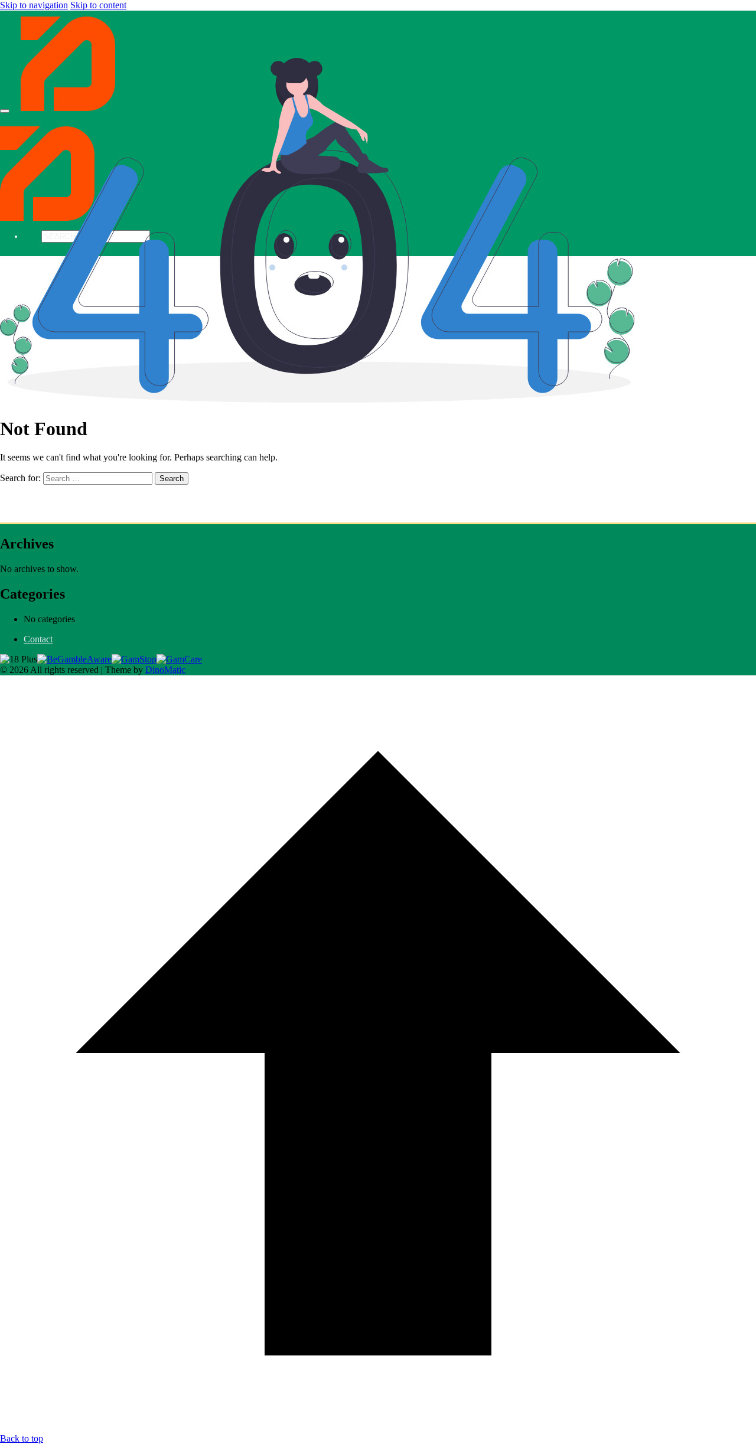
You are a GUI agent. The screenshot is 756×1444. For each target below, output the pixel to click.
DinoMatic (165, 670)
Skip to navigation (34, 5)
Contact (38, 639)
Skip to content (98, 5)
